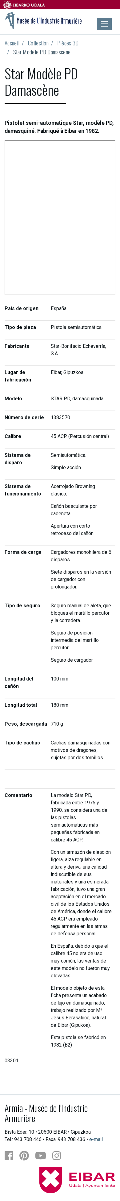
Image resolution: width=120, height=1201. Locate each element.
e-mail (96, 1139)
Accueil (12, 42)
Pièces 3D (68, 42)
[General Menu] (104, 24)
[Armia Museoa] (43, 20)
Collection (38, 42)
